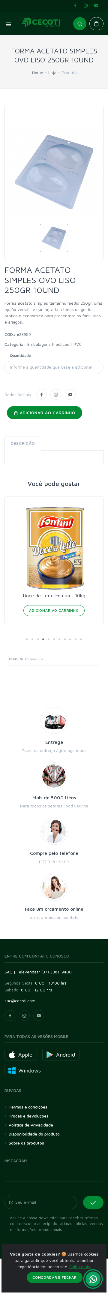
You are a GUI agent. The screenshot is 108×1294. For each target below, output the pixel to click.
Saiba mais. (80, 1266)
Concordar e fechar (54, 1277)
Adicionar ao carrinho (46, 412)
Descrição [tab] (23, 443)
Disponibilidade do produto (34, 1133)
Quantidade (20, 355)
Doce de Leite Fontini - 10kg (54, 595)
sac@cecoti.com (19, 1000)
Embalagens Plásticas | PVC (54, 344)
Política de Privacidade (31, 1124)
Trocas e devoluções (29, 1115)
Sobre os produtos (26, 1142)
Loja (52, 72)
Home (37, 72)
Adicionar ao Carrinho (54, 610)
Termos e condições (28, 1106)
